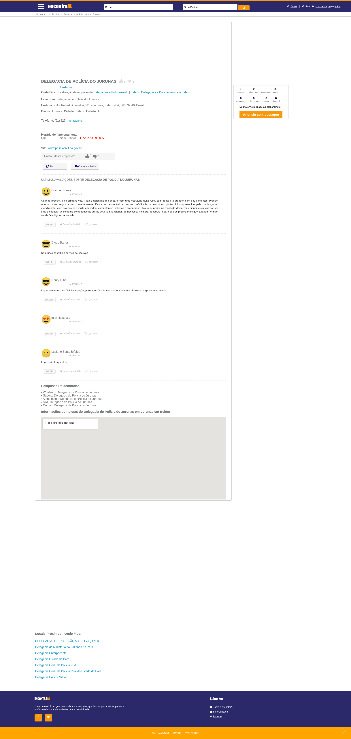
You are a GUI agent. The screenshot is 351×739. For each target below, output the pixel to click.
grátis (337, 6)
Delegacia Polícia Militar (51, 677)
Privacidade (191, 732)
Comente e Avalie (87, 166)
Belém (194, 7)
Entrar (293, 6)
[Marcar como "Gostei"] (121, 81)
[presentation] (236, 7)
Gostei (50, 224)
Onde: (187, 7)
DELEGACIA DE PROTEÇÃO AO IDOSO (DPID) (67, 641)
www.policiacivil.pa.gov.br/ (65, 148)
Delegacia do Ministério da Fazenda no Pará (64, 647)
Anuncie (217, 716)
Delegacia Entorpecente (51, 653)
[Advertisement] (133, 49)
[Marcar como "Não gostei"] (129, 81)
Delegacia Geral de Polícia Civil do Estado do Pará (68, 671)
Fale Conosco (220, 711)
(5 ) (65, 87)
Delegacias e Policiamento (110, 92)
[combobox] (210, 7)
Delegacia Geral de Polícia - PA (55, 665)
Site (51, 166)
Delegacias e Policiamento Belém (82, 14)
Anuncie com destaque (261, 114)
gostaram (92, 224)
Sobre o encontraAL (223, 707)
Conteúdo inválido (71, 224)
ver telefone (75, 120)
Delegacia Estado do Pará (52, 659)
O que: (108, 7)
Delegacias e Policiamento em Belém (165, 92)
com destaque (323, 6)
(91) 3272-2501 (58, 120)
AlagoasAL (41, 14)
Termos (176, 732)
